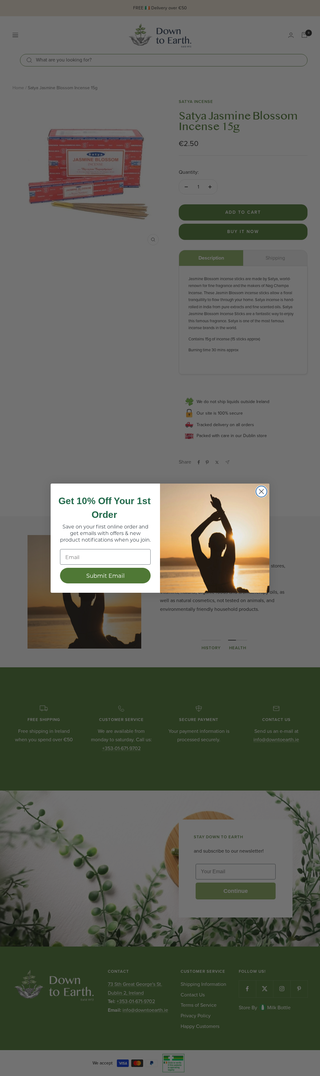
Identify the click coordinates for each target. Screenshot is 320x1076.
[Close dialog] (261, 491)
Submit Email (105, 575)
